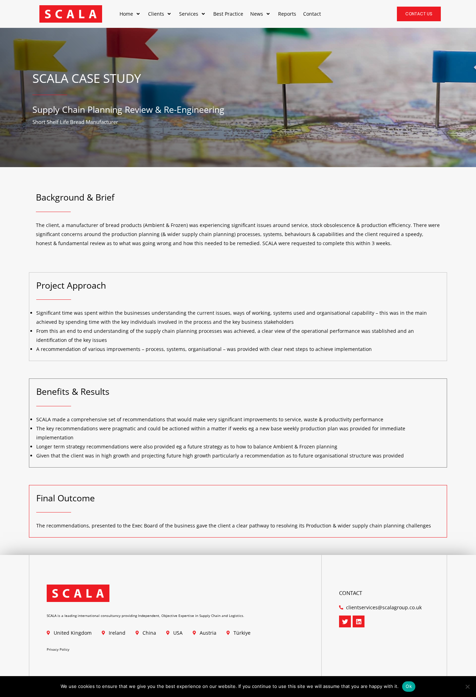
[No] (467, 686)
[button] (130, 14)
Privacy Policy (58, 649)
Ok (409, 686)
